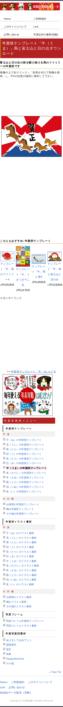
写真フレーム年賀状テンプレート (25, 620)
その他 (10, 663)
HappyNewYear (15, 658)
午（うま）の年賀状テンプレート (26, 467)
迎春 (8, 654)
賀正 (8, 649)
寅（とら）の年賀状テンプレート (25, 449)
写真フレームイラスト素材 (21, 625)
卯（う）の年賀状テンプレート (24, 453)
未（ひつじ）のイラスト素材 (22, 565)
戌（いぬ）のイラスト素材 (21, 579)
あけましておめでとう (18, 640)
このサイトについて (15, 26)
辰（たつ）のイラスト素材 (21, 551)
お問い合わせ (11, 34)
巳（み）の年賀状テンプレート (24, 463)
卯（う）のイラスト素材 (20, 547)
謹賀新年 (11, 644)
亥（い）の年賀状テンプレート (24, 491)
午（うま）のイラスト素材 (21, 561)
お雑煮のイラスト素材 (18, 597)
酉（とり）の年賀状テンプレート (25, 482)
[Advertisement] (31, 93)
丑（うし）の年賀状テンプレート (25, 444)
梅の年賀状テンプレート (20, 509)
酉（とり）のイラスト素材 (21, 575)
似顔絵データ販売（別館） (16, 692)
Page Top (56, 672)
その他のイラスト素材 (18, 606)
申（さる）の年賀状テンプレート (25, 477)
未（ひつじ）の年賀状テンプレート (26, 472)
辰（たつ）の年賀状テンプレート (25, 458)
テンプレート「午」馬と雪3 (39, 271)
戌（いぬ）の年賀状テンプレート (25, 486)
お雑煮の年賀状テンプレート (22, 504)
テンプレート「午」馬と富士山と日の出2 (54, 274)
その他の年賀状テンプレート (22, 513)
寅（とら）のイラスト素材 (21, 542)
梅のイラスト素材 (16, 601)
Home (7, 18)
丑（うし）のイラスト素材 (21, 537)
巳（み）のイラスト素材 (20, 556)
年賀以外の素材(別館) (45, 34)
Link (35, 26)
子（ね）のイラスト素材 (20, 533)
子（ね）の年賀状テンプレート (24, 439)
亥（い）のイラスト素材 (20, 584)
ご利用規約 (39, 18)
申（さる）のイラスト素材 (21, 570)
